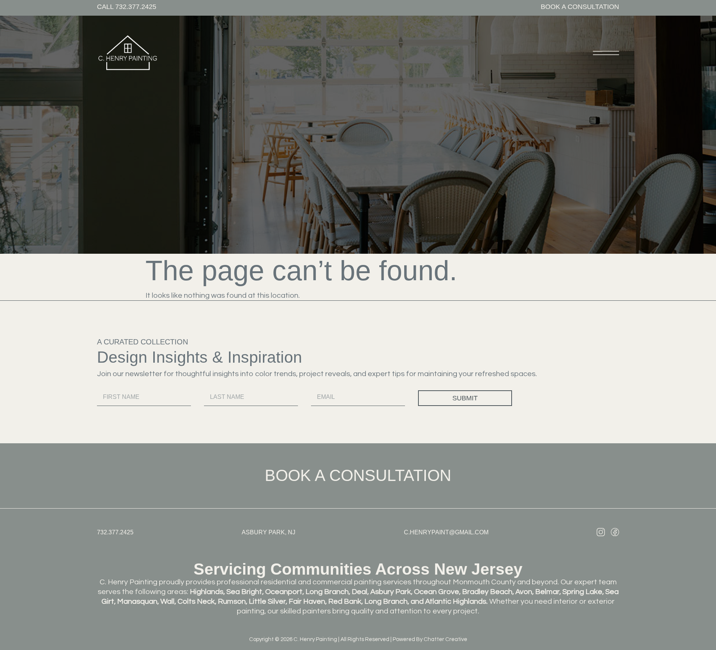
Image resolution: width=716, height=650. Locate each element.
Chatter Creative (445, 639)
